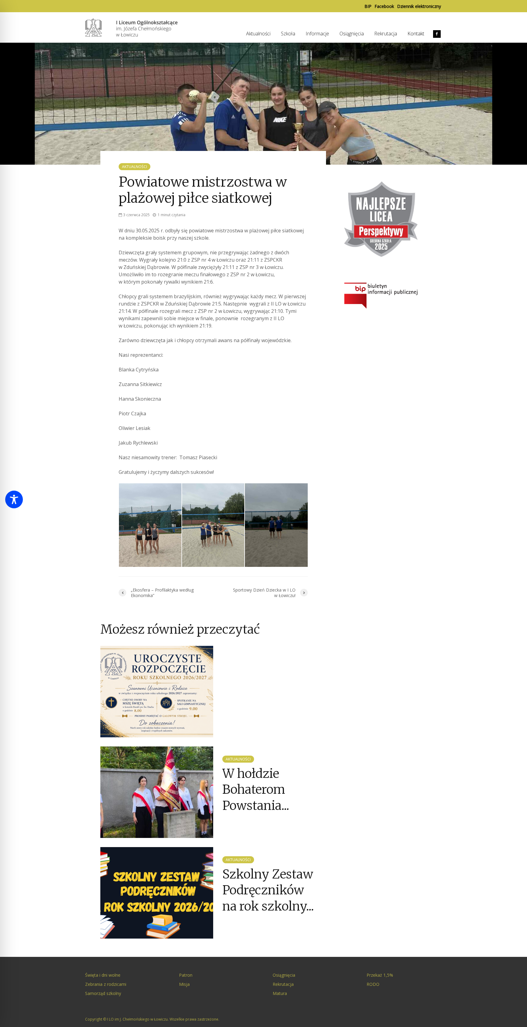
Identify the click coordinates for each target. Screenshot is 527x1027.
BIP (367, 6)
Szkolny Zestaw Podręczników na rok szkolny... (268, 890)
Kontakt (415, 33)
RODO (373, 984)
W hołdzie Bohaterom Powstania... (255, 789)
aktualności (134, 166)
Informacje (317, 33)
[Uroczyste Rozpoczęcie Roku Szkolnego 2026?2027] (156, 691)
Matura (280, 993)
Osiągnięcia (351, 33)
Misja (184, 984)
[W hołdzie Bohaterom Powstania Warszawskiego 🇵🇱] (156, 791)
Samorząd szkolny (103, 993)
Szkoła (288, 33)
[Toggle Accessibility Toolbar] (14, 499)
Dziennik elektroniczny (419, 6)
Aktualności (258, 33)
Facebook (384, 6)
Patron (185, 975)
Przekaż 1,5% (380, 975)
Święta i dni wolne (102, 975)
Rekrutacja (385, 33)
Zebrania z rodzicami (105, 984)
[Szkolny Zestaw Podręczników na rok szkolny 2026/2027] (156, 892)
